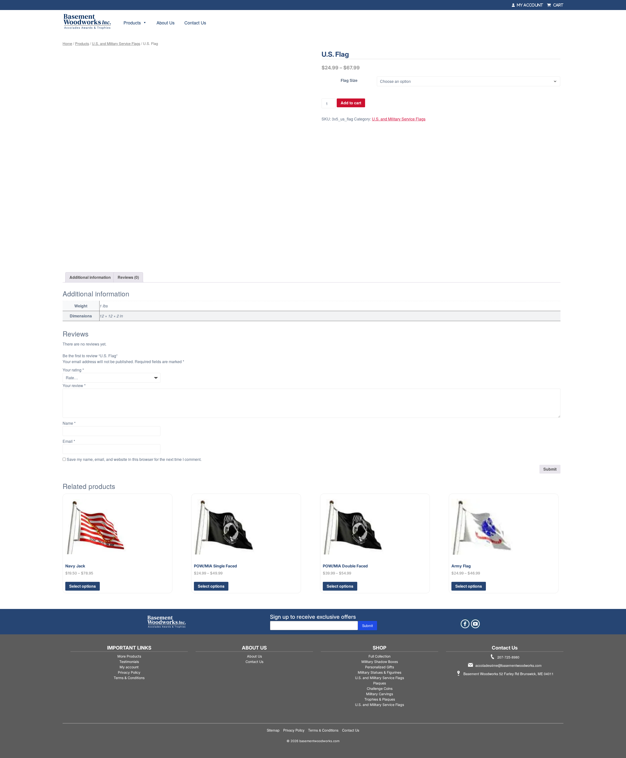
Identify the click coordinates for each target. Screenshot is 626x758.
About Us (165, 22)
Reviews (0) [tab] (128, 277)
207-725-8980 (508, 657)
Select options (82, 586)
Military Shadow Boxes (379, 662)
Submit (367, 625)
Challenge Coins (379, 688)
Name (69, 423)
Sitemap (273, 730)
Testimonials (129, 662)
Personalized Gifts (379, 667)
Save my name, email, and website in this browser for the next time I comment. (134, 459)
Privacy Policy (129, 672)
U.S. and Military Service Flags (116, 43)
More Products (129, 656)
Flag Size (349, 80)
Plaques (379, 683)
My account (129, 667)
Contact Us (195, 22)
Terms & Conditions (129, 678)
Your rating (73, 370)
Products (132, 22)
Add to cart (351, 103)
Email (69, 441)
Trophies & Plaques (379, 699)
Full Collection (380, 656)
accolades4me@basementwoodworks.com (508, 665)
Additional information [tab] (90, 277)
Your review (74, 385)
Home (67, 43)
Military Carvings (379, 694)
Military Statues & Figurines (379, 672)
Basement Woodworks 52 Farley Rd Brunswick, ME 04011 (508, 673)
